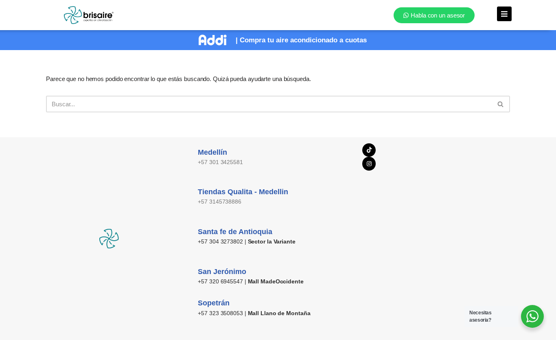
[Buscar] (501, 104)
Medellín (212, 152)
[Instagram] (369, 164)
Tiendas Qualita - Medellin (243, 192)
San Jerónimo (222, 272)
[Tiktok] (369, 150)
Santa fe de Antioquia (235, 232)
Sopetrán (214, 303)
